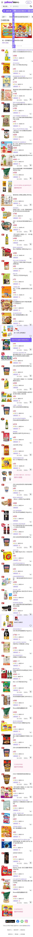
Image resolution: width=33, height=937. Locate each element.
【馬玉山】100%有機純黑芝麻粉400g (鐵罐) (22, 131)
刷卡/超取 (13, 36)
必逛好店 (13, 32)
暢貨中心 (13, 18)
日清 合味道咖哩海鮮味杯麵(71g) (22, 565)
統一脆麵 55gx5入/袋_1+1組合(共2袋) (22, 552)
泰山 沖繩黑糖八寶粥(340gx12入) (22, 249)
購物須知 (22, 930)
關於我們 (16, 930)
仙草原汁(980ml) (17, 853)
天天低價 (13, 25)
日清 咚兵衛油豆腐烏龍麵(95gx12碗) (22, 221)
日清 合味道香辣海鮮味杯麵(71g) (22, 537)
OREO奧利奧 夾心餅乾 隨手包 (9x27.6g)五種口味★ (22, 842)
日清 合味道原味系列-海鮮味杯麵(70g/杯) (22, 485)
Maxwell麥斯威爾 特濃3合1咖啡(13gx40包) (22, 105)
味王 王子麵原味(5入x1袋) (20, 459)
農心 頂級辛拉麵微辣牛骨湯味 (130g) (22, 736)
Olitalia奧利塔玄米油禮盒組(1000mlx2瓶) (22, 671)
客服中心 (9, 930)
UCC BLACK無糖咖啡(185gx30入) (22, 512)
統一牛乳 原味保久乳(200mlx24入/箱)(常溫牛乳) (22, 144)
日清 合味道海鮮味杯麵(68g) (21, 407)
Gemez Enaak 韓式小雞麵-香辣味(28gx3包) (22, 868)
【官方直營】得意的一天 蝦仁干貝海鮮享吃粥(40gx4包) (22, 787)
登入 (28, 2)
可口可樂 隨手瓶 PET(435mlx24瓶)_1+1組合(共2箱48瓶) (22, 526)
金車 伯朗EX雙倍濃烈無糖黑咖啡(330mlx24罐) (22, 605)
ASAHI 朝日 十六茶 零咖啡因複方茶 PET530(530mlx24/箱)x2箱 (22, 210)
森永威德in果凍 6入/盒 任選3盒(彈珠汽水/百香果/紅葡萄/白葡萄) (22, 355)
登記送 (13, 14)
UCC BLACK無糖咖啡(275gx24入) (22, 631)
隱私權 (16, 934)
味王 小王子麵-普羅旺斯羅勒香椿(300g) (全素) (22, 118)
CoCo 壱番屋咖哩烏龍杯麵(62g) (22, 774)
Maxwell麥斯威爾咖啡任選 (20, 708)
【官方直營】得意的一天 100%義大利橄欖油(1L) (22, 235)
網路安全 (10, 934)
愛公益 (13, 43)
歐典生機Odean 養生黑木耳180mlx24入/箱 (22, 592)
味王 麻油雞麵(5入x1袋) (19, 828)
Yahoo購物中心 (11, 2)
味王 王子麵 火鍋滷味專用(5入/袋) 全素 (22, 289)
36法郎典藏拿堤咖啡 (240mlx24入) (22, 696)
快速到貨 (13, 21)
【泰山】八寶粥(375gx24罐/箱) (21, 499)
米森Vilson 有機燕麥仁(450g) (21, 644)
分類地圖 (22, 934)
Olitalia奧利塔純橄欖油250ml (21, 420)
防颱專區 (13, 29)
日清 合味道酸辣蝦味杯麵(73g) (21, 747)
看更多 (13, 46)
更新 (28, 925)
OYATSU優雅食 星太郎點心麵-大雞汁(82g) (22, 881)
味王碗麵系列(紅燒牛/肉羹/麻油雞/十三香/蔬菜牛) (22, 302)
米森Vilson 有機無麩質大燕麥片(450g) (22, 802)
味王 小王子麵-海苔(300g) (20, 682)
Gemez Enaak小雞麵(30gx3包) (21, 723)
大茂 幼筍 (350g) (17, 445)
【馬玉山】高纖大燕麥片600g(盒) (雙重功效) (22, 263)
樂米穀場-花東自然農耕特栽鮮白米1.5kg (22, 90)
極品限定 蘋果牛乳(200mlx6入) (21, 433)
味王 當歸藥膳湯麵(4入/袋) (20, 315)
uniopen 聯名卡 (21, 11)
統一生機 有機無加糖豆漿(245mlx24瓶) (22, 156)
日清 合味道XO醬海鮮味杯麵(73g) (22, 366)
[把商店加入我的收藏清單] (30, 336)
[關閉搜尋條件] (11, 6)
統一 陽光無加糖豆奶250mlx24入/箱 (22, 578)
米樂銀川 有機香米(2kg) (19, 657)
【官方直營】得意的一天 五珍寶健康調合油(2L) (22, 379)
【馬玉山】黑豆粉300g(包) (20, 275)
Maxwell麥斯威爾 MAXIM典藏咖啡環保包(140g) (22, 169)
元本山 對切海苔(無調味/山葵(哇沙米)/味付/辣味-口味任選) (22, 393)
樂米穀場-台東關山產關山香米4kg (22, 195)
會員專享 (13, 39)
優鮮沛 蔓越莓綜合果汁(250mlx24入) (22, 815)
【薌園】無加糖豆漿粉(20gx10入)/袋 (22, 78)
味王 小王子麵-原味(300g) (20, 65)
